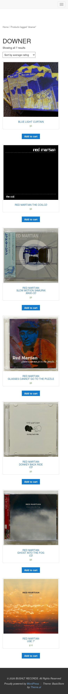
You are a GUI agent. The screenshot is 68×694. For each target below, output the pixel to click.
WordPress (33, 683)
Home (6, 27)
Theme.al (36, 687)
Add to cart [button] (30, 136)
